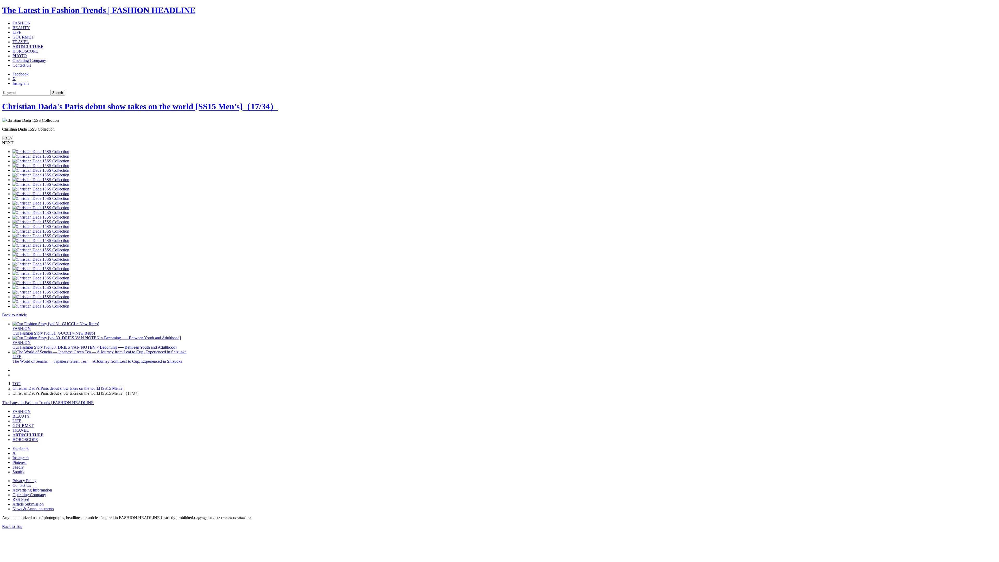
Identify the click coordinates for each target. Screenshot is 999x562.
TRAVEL (20, 42)
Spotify (18, 472)
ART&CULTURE (27, 46)
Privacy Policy (24, 480)
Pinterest (19, 462)
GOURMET (23, 37)
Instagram (20, 83)
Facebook (20, 74)
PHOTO (19, 56)
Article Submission (28, 504)
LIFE (16, 32)
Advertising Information (32, 490)
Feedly (18, 467)
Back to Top (12, 526)
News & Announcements (33, 509)
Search (57, 93)
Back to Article (14, 315)
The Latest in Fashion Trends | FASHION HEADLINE (98, 10)
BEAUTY (21, 27)
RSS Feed (20, 499)
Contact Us (21, 65)
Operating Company (29, 60)
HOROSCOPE (25, 51)
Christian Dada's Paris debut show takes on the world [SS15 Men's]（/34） (140, 106)
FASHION (21, 23)
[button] (499, 138)
